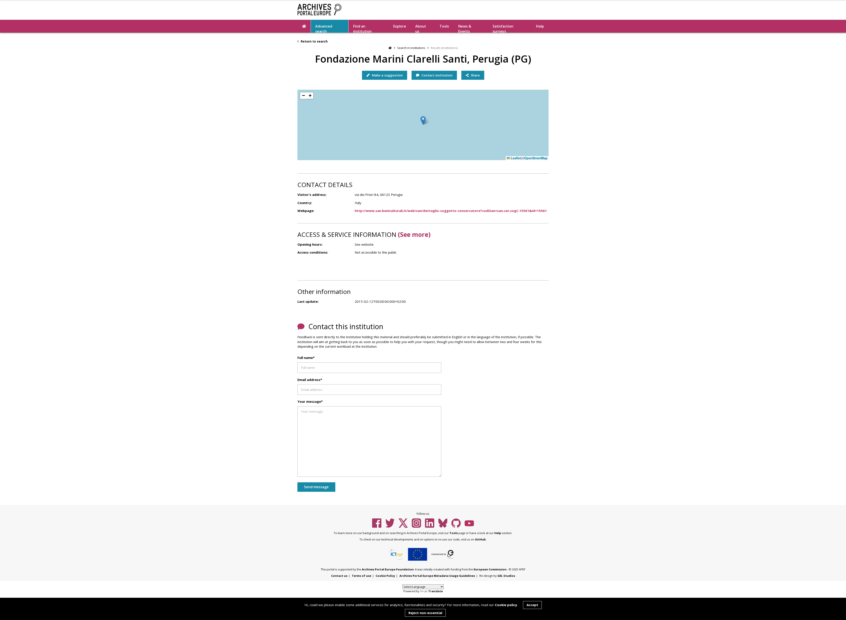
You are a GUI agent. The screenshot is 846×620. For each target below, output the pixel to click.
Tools (444, 26)
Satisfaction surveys (503, 28)
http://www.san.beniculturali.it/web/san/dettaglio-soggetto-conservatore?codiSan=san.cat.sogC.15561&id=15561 (451, 210)
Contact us (339, 576)
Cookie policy (506, 605)
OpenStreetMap (535, 158)
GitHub (480, 539)
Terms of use (361, 576)
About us (420, 28)
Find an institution (362, 28)
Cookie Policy (385, 576)
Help (497, 533)
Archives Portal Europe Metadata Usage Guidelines (437, 576)
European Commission (490, 569)
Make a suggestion (387, 75)
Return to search (314, 41)
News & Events (464, 28)
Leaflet (515, 158)
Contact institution (437, 75)
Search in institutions (411, 48)
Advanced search (323, 28)
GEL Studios (506, 576)
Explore (399, 26)
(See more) (414, 234)
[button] (423, 120)
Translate (435, 591)
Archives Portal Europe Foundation (388, 569)
